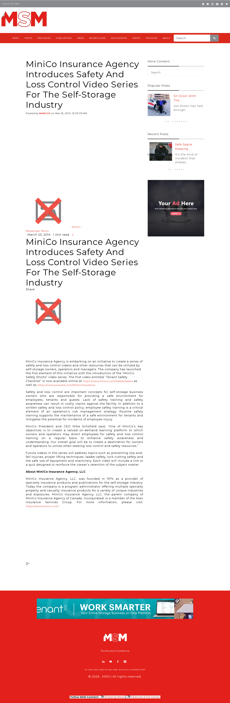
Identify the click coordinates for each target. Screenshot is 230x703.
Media (80, 38)
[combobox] (196, 38)
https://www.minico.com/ (42, 506)
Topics (28, 38)
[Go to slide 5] (175, 121)
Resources (44, 38)
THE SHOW (151, 38)
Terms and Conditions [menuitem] (115, 650)
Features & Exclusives (145, 696)
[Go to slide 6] (177, 121)
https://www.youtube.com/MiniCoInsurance (66, 385)
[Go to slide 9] (183, 121)
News (15, 38)
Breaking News (115, 696)
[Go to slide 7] (179, 121)
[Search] (214, 38)
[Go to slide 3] (170, 121)
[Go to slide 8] (181, 121)
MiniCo (45, 113)
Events (136, 38)
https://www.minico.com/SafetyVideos (108, 381)
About (166, 38)
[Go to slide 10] (186, 121)
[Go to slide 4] (172, 121)
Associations (119, 38)
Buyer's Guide (97, 38)
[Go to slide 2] (168, 121)
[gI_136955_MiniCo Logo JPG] (84, 343)
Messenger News (37, 230)
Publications (64, 38)
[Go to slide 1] (166, 121)
